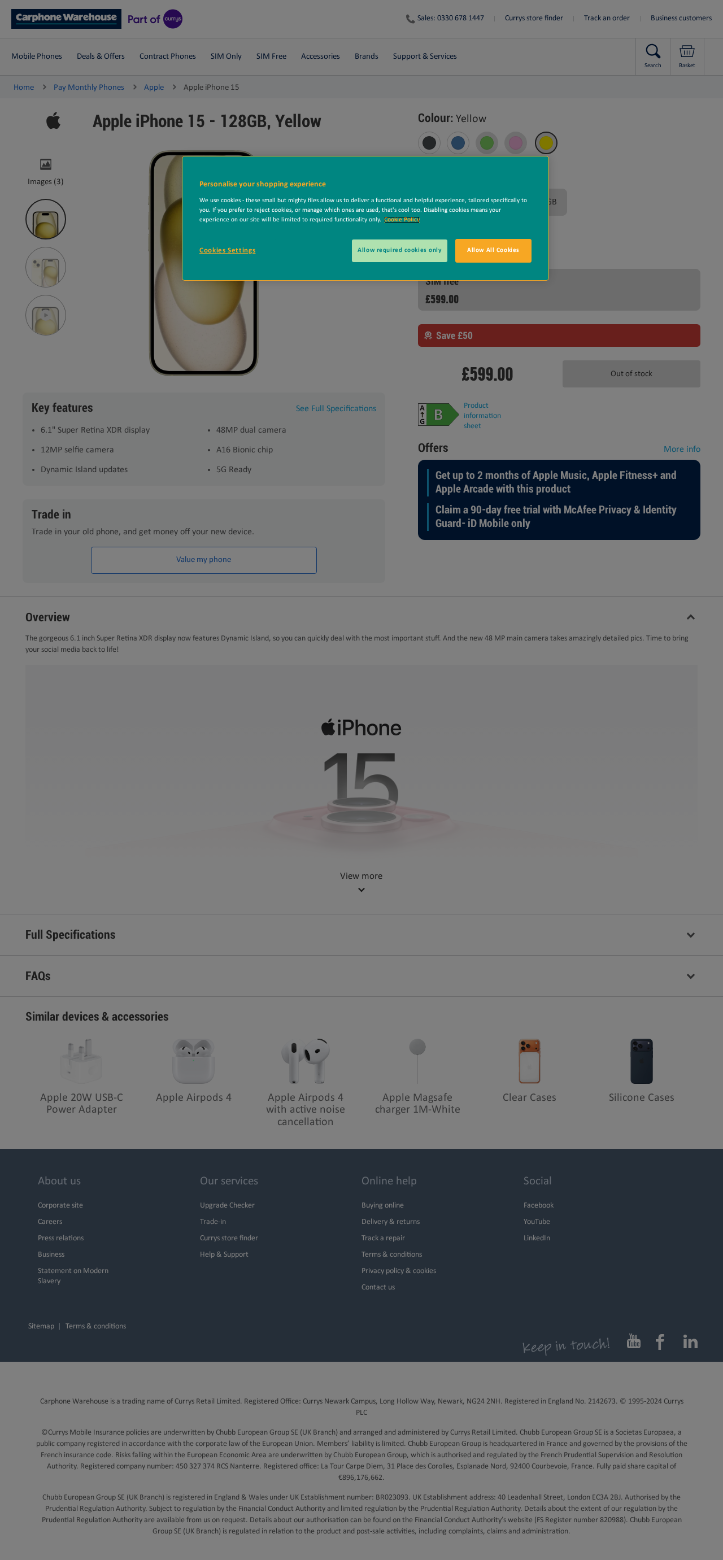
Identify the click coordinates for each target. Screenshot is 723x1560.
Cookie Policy (402, 219)
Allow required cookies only (399, 250)
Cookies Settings (227, 250)
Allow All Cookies (493, 250)
